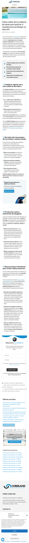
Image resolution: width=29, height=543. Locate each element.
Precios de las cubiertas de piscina (12, 452)
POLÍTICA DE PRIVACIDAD (16, 541)
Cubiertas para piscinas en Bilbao (12, 459)
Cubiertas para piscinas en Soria (11, 465)
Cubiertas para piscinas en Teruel (12, 463)
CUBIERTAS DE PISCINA (14, 441)
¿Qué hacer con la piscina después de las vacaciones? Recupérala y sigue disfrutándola (14, 404)
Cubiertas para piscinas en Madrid (12, 461)
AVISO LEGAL (23, 541)
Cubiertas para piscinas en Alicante (12, 455)
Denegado (14, 534)
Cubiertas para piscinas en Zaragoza (13, 467)
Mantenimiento (19, 383)
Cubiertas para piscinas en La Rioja (12, 471)
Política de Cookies (6, 541)
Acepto (14, 531)
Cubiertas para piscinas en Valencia (12, 469)
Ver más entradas (8, 425)
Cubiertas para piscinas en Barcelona (13, 457)
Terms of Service (15, 374)
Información (12, 383)
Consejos (6, 383)
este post (16, 36)
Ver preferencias (14, 538)
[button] (27, 515)
